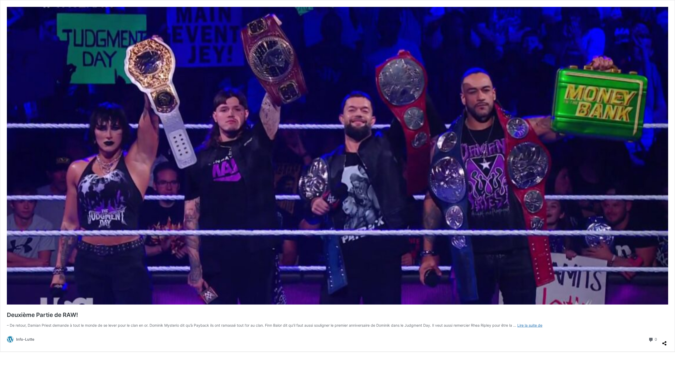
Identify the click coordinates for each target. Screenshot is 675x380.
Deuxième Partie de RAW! (42, 314)
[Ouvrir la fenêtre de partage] (664, 341)
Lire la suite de (529, 325)
